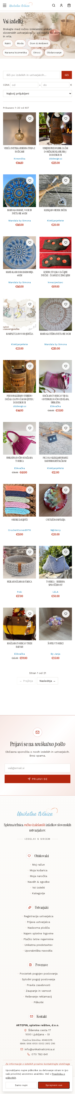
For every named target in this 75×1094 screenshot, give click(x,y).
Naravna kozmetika (16, 52)
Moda (20, 43)
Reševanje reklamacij (37, 996)
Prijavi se (40, 778)
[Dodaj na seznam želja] (30, 118)
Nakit (8, 43)
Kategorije (37, 893)
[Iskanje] (53, 5)
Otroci (36, 52)
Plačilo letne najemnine (37, 939)
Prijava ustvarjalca (37, 921)
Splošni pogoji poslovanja (37, 979)
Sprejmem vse (54, 1085)
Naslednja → (47, 680)
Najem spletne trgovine (37, 933)
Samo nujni (21, 1085)
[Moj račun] (61, 5)
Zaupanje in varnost (37, 990)
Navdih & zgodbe (38, 881)
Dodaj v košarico (19, 118)
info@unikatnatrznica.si (40, 1049)
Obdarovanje (54, 52)
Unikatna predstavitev (37, 944)
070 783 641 (40, 1054)
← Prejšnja (26, 680)
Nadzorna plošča (38, 927)
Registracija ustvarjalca (37, 916)
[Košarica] (69, 5)
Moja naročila (37, 876)
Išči (67, 74)
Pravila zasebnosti (37, 985)
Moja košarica (37, 870)
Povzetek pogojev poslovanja (38, 973)
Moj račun (37, 864)
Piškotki (37, 1002)
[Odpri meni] (4, 5)
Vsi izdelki (37, 887)
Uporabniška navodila (37, 950)
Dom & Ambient (39, 43)
